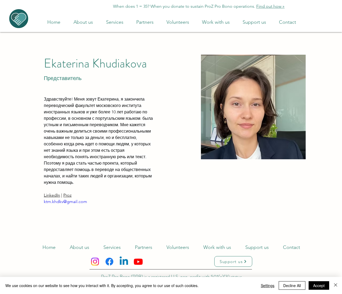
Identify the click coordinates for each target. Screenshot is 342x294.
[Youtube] (138, 261)
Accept (319, 285)
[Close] (335, 285)
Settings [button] (267, 285)
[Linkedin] (124, 261)
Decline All (292, 285)
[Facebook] (109, 261)
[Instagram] (95, 261)
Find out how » (270, 6)
